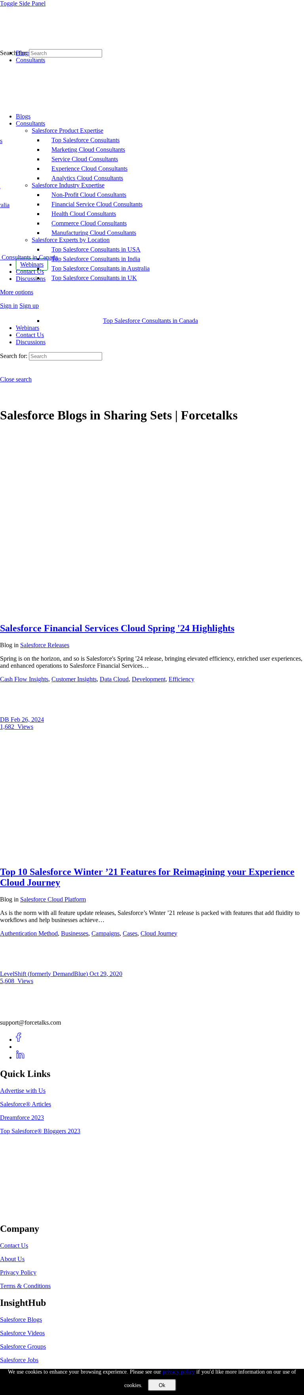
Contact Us (30, 335)
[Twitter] (20, 1046)
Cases (130, 933)
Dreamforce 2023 (22, 1117)
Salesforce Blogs (21, 1319)
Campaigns (105, 933)
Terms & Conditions (25, 1286)
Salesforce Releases (44, 645)
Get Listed (22, 1211)
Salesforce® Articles (25, 1104)
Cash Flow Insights (24, 679)
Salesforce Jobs (19, 1360)
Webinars (27, 327)
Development (148, 679)
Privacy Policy (18, 1272)
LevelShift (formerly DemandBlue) (44, 973)
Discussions (31, 342)
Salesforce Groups (23, 1346)
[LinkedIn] (20, 1057)
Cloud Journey (159, 933)
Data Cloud (114, 679)
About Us (12, 1259)
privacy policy (179, 1372)
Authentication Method (29, 933)
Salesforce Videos (22, 1333)
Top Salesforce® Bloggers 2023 (40, 1131)
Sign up (29, 305)
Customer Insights (74, 679)
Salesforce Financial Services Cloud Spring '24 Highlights (117, 628)
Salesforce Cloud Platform (53, 899)
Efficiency (181, 679)
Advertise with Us (23, 1090)
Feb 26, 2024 (27, 719)
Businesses (74, 933)
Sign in (9, 305)
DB (5, 719)
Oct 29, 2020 (105, 973)
